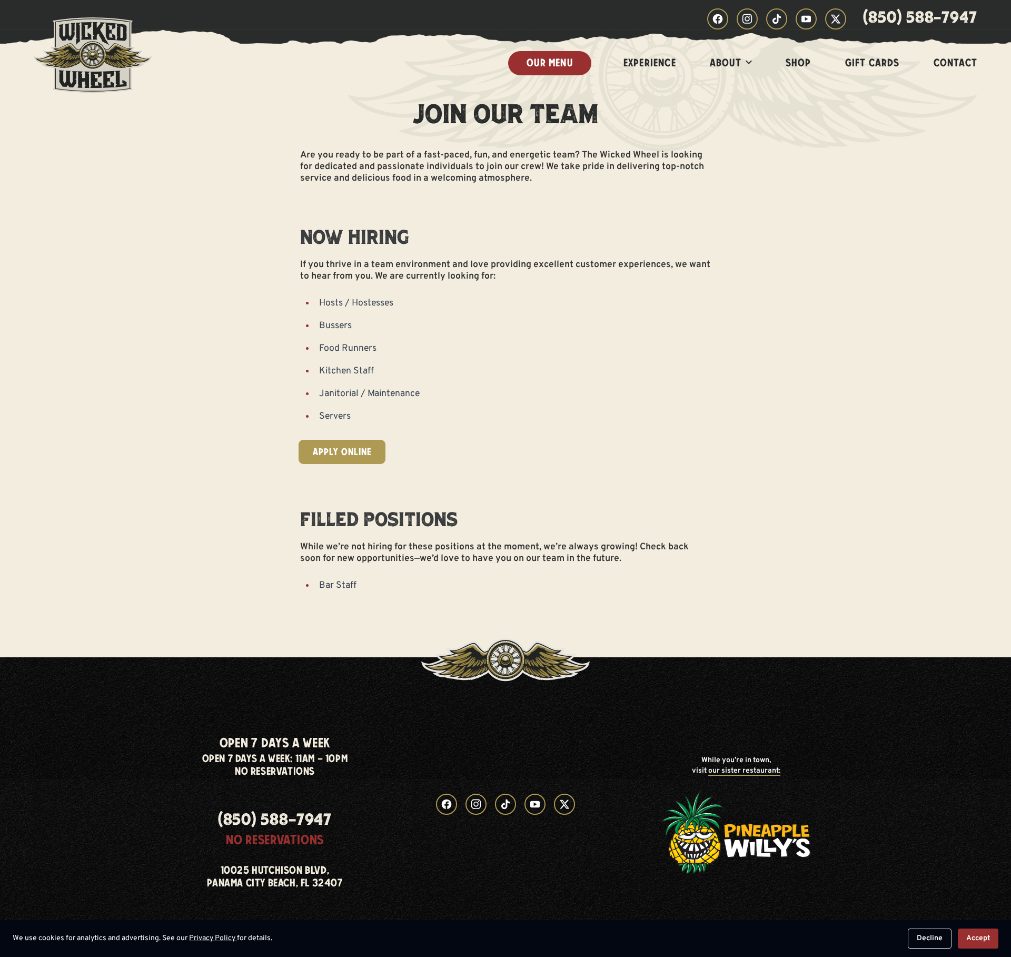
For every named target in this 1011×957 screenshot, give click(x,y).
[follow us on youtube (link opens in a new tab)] (806, 18)
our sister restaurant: (744, 770)
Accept (978, 938)
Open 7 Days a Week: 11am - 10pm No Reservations (275, 765)
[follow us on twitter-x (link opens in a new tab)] (835, 18)
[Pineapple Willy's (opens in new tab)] (736, 831)
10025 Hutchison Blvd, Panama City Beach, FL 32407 (274, 877)
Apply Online (342, 452)
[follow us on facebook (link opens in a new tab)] (717, 18)
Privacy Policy (213, 938)
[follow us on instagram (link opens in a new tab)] (747, 18)
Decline (930, 938)
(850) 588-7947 (920, 19)
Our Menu (550, 63)
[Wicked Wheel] (93, 63)
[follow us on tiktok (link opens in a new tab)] (776, 18)
